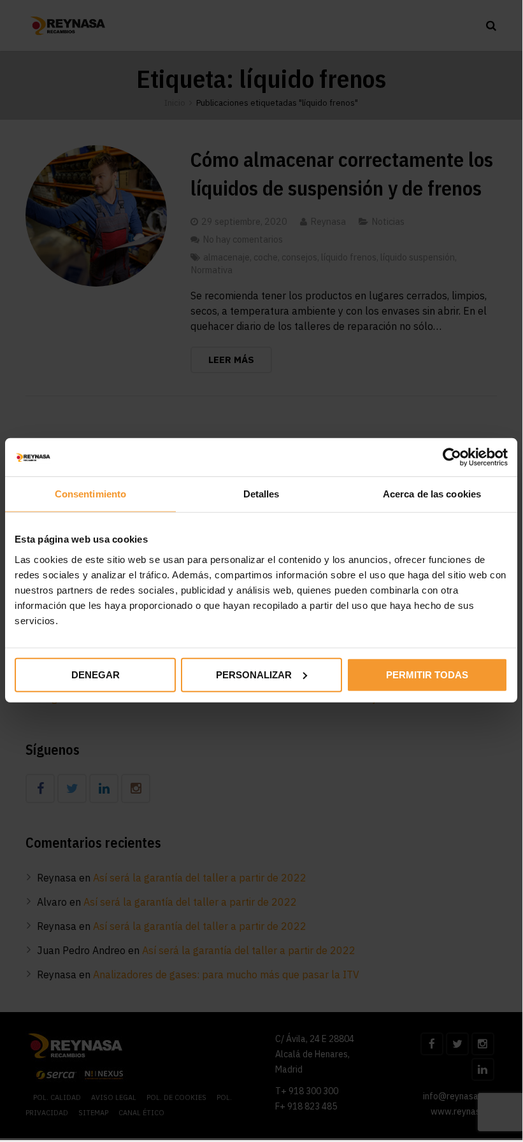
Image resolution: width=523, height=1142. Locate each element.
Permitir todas (427, 674)
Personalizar (254, 674)
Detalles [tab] (261, 494)
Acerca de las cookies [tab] (432, 494)
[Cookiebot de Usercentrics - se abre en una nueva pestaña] (452, 457)
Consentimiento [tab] (90, 494)
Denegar (95, 674)
